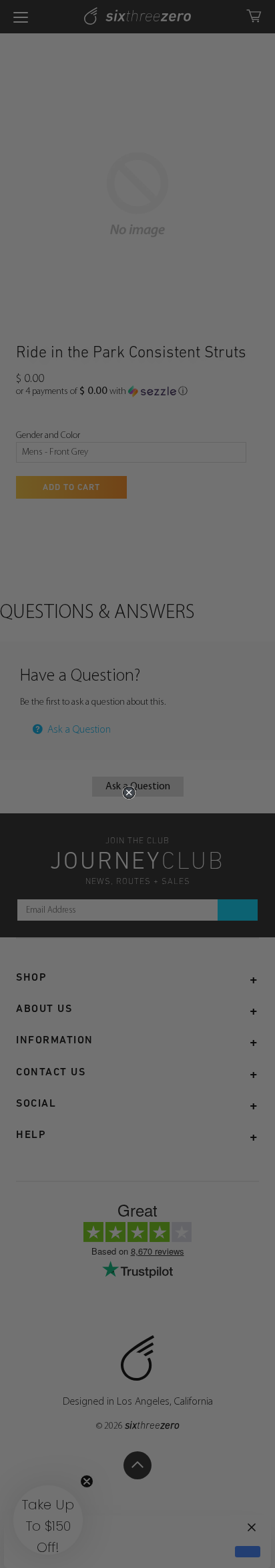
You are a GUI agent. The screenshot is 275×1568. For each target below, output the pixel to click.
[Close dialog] (129, 793)
